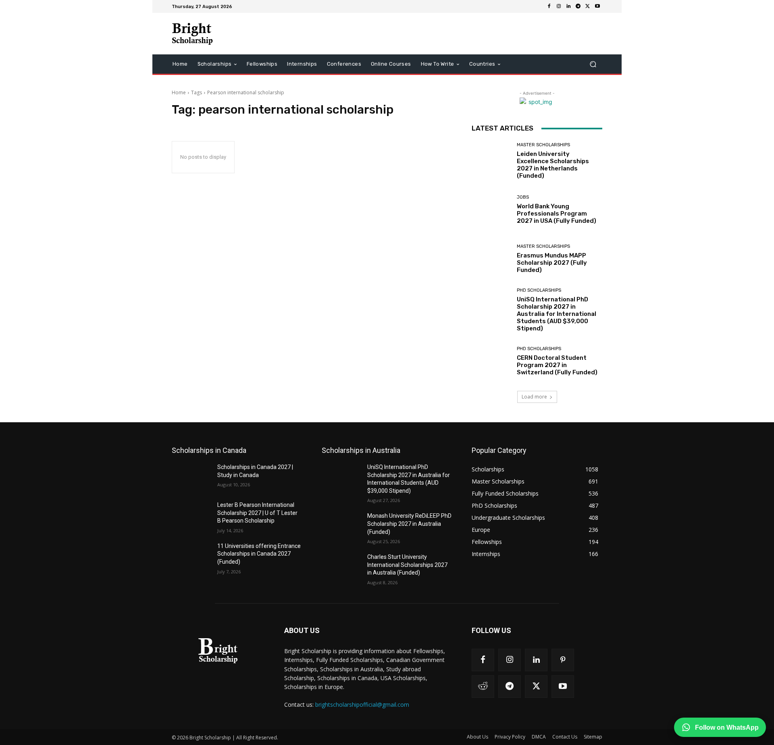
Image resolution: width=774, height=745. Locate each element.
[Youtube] (597, 6)
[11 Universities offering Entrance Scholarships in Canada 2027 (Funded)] (191, 556)
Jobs (523, 197)
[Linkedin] (568, 6)
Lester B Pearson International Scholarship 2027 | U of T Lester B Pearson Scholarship (257, 513)
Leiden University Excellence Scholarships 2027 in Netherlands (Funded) (553, 164)
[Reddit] (483, 686)
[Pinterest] (562, 660)
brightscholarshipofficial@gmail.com (362, 704)
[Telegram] (578, 6)
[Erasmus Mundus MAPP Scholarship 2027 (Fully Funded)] (491, 258)
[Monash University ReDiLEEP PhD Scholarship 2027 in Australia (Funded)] (341, 526)
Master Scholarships (543, 145)
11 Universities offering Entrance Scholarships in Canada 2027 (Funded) (259, 554)
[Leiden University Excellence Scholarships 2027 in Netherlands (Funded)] (491, 161)
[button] (592, 64)
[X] (588, 6)
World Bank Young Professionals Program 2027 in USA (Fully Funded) (556, 213)
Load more (534, 396)
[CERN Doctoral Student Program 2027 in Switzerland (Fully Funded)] (491, 361)
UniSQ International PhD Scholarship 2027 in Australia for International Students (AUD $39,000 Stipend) (556, 314)
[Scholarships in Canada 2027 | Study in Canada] (191, 477)
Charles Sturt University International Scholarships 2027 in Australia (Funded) (407, 565)
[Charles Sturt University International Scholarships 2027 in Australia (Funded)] (341, 567)
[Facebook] (549, 6)
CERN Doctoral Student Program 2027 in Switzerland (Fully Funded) (557, 365)
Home (179, 92)
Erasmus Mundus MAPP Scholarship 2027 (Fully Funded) (552, 263)
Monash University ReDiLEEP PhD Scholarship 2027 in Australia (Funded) (409, 524)
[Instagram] (559, 6)
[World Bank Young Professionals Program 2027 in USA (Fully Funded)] (491, 209)
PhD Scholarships (539, 290)
